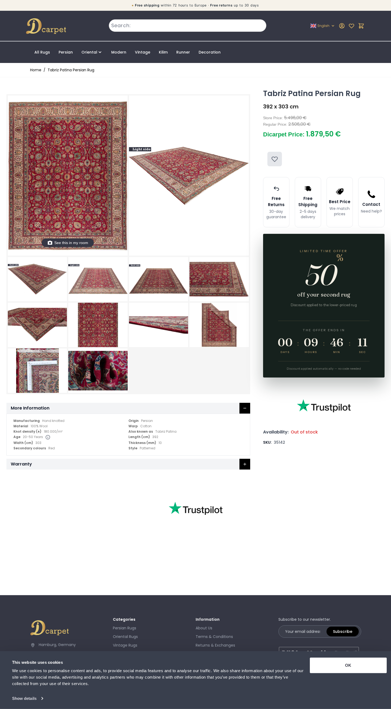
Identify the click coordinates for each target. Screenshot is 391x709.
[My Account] (342, 26)
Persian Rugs (124, 628)
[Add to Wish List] (274, 159)
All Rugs (42, 52)
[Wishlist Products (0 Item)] (351, 26)
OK (348, 665)
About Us (204, 628)
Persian (66, 52)
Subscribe (342, 631)
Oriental (89, 52)
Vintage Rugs (125, 645)
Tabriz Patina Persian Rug (71, 70)
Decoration (210, 52)
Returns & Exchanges (215, 645)
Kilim (163, 52)
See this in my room (71, 243)
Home (35, 70)
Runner (183, 52)
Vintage (142, 52)
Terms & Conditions (214, 636)
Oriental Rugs (125, 636)
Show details (24, 698)
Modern (118, 52)
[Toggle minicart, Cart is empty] (361, 26)
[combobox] (188, 25)
